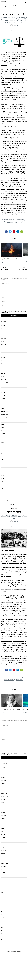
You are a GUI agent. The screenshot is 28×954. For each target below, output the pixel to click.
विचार (2, 488)
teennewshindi (19, 679)
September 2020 (4, 421)
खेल (23, 6)
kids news (7, 222)
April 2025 (3, 335)
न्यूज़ (6, 6)
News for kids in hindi (17, 222)
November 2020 (4, 414)
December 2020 (4, 411)
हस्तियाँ (14, 6)
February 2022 (4, 376)
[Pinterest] (14, 231)
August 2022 (3, 357)
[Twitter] (10, 231)
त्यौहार (2, 469)
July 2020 (2, 427)
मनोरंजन (2, 478)
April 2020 (3, 433)
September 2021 (4, 382)
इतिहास (2, 453)
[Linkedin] (17, 231)
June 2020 (3, 430)
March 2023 (3, 338)
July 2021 (2, 389)
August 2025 (3, 325)
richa (3, 262)
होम (2, 6)
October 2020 (4, 417)
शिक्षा (1, 494)
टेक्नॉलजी (2, 466)
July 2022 (2, 360)
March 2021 (3, 401)
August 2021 (3, 386)
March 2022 (3, 373)
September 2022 (4, 354)
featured (2, 446)
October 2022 (4, 351)
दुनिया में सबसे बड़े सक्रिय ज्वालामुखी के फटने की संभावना (10, 259)
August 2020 (3, 424)
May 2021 (3, 395)
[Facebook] (6, 231)
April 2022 (3, 370)
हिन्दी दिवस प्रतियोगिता (5, 501)
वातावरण (19, 6)
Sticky (2, 450)
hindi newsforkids (19, 219)
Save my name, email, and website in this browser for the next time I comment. (13, 312)
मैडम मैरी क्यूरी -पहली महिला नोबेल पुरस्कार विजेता (11, 709)
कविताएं (2, 459)
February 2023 (4, 341)
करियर (2, 456)
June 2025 (3, 331)
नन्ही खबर (3, 2)
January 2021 (3, 408)
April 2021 (3, 398)
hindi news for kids (8, 219)
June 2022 (3, 363)
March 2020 (3, 436)
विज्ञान (10, 6)
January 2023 (3, 344)
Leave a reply (14, 526)
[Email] (21, 231)
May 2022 (3, 366)
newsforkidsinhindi (8, 679)
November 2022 (4, 347)
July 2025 (2, 328)
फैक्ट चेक (2, 475)
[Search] (25, 2)
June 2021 (3, 392)
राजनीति (2, 481)
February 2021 (4, 405)
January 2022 (3, 379)
